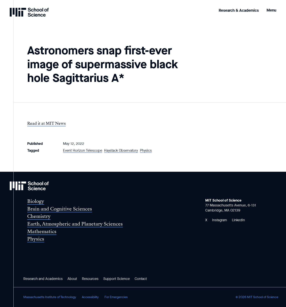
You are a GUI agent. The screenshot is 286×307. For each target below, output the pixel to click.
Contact (141, 278)
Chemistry (39, 216)
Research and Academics (43, 278)
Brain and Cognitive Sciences (59, 208)
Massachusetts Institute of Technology (49, 297)
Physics (146, 150)
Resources (90, 278)
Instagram (219, 220)
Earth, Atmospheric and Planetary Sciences (75, 223)
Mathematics (41, 231)
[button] (271, 7)
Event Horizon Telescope (82, 150)
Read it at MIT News (46, 123)
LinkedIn (238, 220)
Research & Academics (239, 10)
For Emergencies (116, 297)
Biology (35, 201)
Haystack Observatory (121, 150)
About (72, 278)
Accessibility (90, 297)
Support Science (116, 278)
